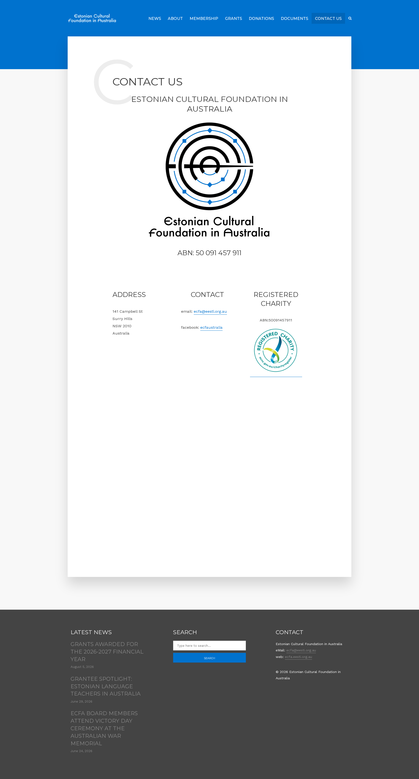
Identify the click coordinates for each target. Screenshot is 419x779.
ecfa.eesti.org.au (298, 657)
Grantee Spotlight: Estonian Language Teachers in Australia (106, 686)
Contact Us (328, 18)
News (154, 18)
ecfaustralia (211, 327)
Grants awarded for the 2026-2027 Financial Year (107, 652)
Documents (294, 18)
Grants (233, 18)
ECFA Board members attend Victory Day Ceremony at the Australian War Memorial (104, 728)
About (175, 18)
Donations (261, 18)
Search (209, 658)
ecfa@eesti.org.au (210, 311)
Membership (204, 18)
